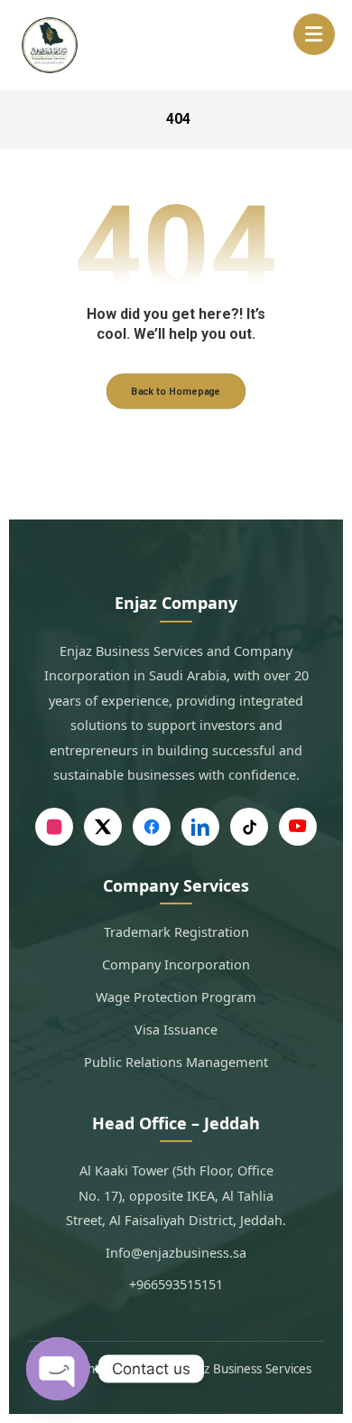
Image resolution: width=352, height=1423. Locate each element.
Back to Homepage (176, 392)
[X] (103, 827)
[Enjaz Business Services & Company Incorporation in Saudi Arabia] (49, 45)
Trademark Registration (176, 931)
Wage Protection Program (176, 997)
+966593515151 (176, 1284)
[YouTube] (298, 827)
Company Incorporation (176, 964)
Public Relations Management (176, 1062)
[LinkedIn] (200, 827)
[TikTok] (249, 827)
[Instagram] (54, 827)
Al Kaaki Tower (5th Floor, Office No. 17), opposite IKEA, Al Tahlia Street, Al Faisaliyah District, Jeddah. (176, 1195)
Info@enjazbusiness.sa (176, 1252)
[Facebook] (152, 827)
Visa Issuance (176, 1029)
